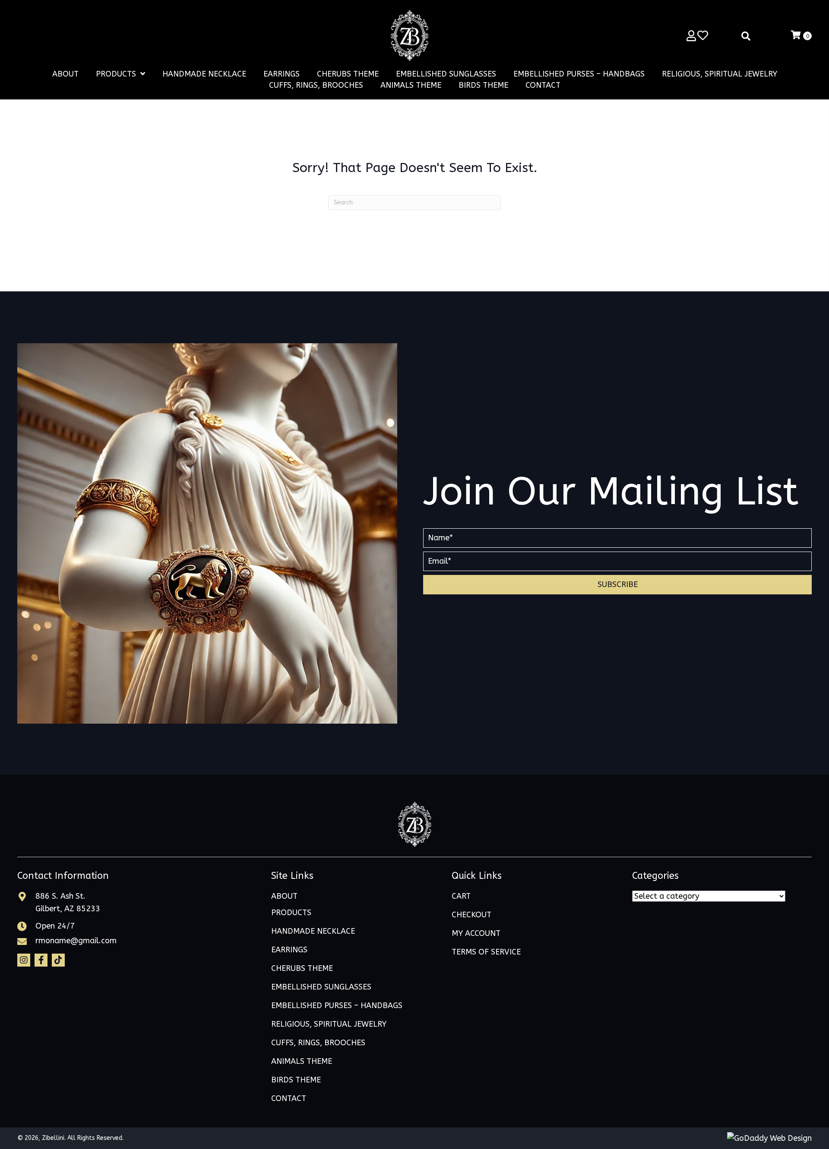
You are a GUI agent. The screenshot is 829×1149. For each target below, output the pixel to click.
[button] (617, 584)
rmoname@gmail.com (76, 940)
